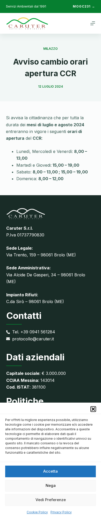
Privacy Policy (61, 512)
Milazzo (50, 49)
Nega (51, 485)
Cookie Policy (37, 512)
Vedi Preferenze (50, 499)
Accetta (50, 471)
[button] (93, 409)
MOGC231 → (84, 6)
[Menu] (92, 23)
